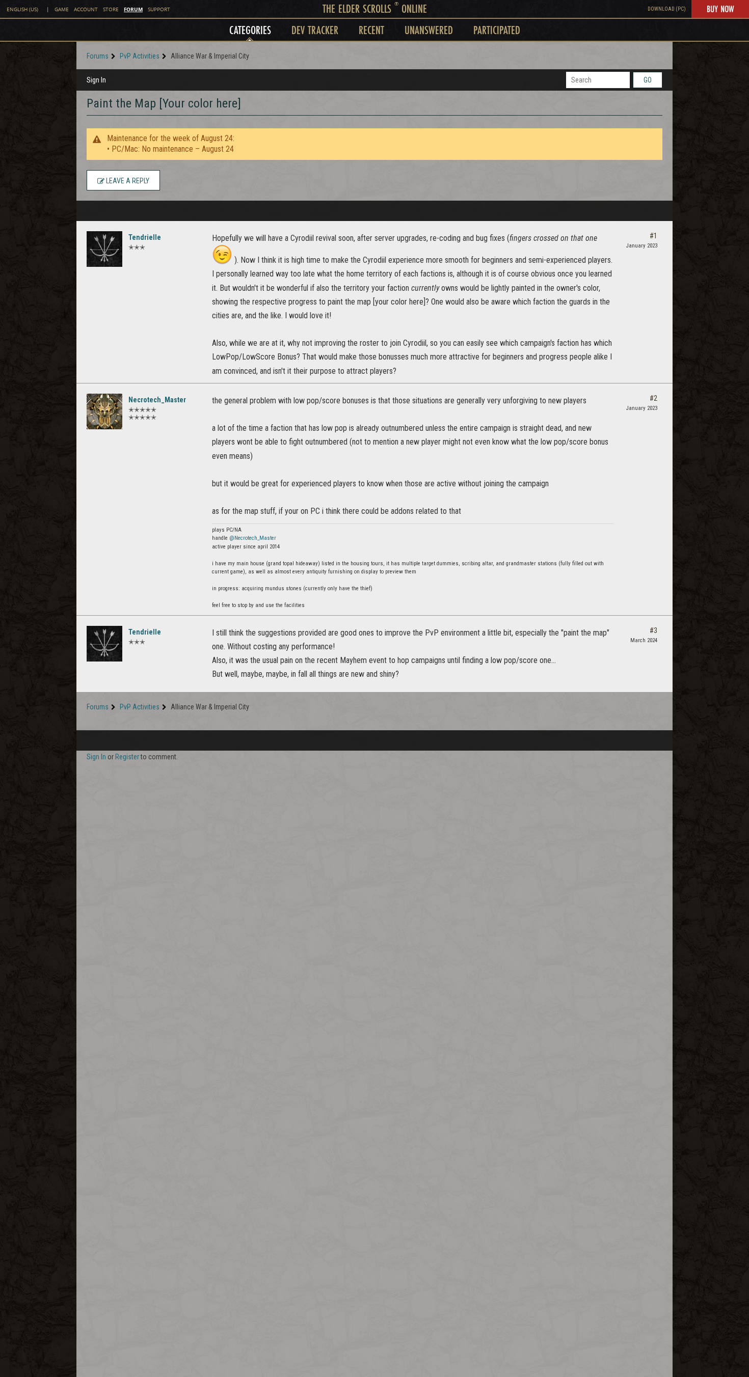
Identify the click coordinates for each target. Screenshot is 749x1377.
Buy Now (720, 8)
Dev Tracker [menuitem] (314, 30)
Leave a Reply (126, 181)
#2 (653, 398)
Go (648, 80)
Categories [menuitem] (250, 30)
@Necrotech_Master (252, 538)
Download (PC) (667, 9)
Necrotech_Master (157, 400)
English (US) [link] (22, 9)
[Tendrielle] (104, 249)
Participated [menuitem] (496, 30)
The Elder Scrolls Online (375, 8)
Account (86, 9)
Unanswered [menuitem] (429, 30)
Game (62, 9)
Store (111, 9)
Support (159, 9)
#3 (653, 630)
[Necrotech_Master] (104, 411)
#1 (653, 236)
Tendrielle (144, 237)
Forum (133, 9)
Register (127, 757)
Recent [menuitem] (371, 30)
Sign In (96, 80)
